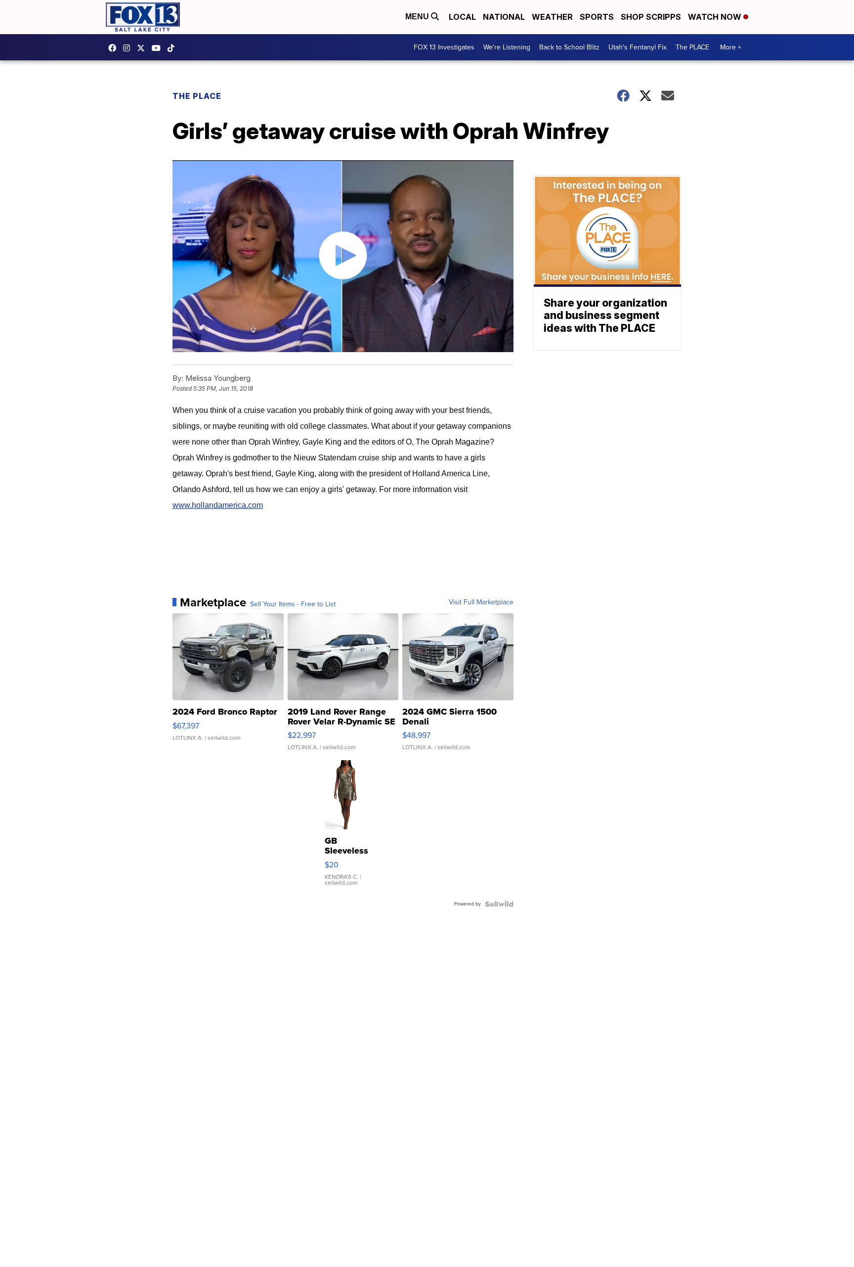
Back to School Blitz (569, 47)
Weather (552, 17)
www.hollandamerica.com (217, 505)
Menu (418, 16)
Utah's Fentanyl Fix (637, 47)
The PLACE (692, 47)
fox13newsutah (114, 48)
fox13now (129, 48)
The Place (196, 96)
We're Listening (506, 47)
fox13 (143, 48)
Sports (597, 17)
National (504, 17)
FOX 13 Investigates (444, 47)
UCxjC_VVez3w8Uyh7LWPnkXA (159, 48)
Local (462, 17)
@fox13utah (173, 48)
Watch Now (715, 17)
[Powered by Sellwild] (499, 904)
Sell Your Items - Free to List (293, 604)
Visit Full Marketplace (481, 602)
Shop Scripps (651, 17)
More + (730, 47)
